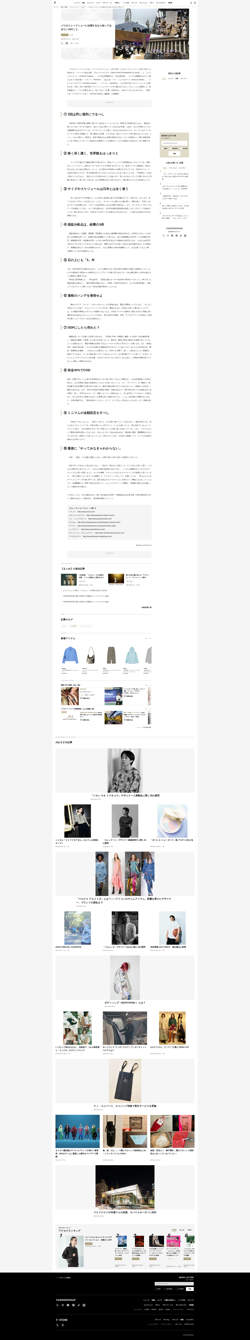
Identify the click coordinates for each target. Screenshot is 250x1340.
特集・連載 (64, 7)
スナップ (134, 2)
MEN (165, 148)
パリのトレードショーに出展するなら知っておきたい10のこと (106, 7)
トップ (56, 7)
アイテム (166, 1319)
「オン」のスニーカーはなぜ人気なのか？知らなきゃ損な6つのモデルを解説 (175, 176)
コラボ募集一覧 (88, 709)
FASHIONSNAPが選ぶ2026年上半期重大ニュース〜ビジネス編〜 (86, 602)
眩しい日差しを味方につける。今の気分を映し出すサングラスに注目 (175, 207)
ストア (98, 2)
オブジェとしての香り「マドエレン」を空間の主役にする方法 (85, 590)
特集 (83, 2)
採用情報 (147, 1309)
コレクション (143, 2)
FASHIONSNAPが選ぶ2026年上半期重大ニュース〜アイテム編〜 (86, 596)
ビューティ (90, 2)
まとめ (83, 7)
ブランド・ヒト (107, 2)
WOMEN (175, 148)
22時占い (117, 2)
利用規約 (168, 1309)
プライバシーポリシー (178, 1309)
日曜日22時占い (169, 1300)
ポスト (152, 2)
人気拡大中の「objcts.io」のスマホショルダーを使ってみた (175, 197)
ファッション (74, 7)
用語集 (170, 2)
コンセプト (190, 1319)
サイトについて (138, 1309)
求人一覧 (76, 685)
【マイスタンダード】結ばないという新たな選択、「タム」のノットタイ (175, 217)
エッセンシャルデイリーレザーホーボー (90, 671)
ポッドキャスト (161, 2)
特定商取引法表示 (189, 1324)
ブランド (158, 1319)
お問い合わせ (190, 1309)
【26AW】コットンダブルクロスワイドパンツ (111, 671)
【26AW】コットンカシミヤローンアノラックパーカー (131, 671)
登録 (174, 153)
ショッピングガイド (153, 1324)
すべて (164, 78)
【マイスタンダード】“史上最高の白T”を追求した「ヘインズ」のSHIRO (175, 187)
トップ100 (126, 2)
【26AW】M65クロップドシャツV (70, 671)
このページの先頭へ (65, 1277)
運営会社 (161, 1309)
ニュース (77, 2)
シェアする (76, 43)
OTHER (185, 148)
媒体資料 (154, 1309)
